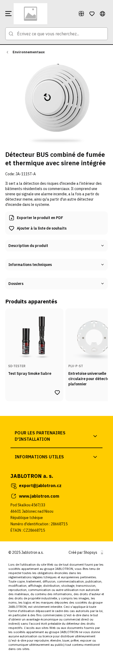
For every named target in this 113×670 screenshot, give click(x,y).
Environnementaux (29, 52)
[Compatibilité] (81, 14)
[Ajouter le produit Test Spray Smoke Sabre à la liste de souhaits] (57, 392)
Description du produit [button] (28, 245)
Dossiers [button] (15, 283)
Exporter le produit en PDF (40, 217)
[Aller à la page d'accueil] (44, 13)
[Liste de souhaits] (92, 14)
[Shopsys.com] (102, 552)
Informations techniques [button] (30, 264)
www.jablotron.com (39, 496)
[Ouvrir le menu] (8, 14)
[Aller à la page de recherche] (11, 34)
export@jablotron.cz (40, 485)
